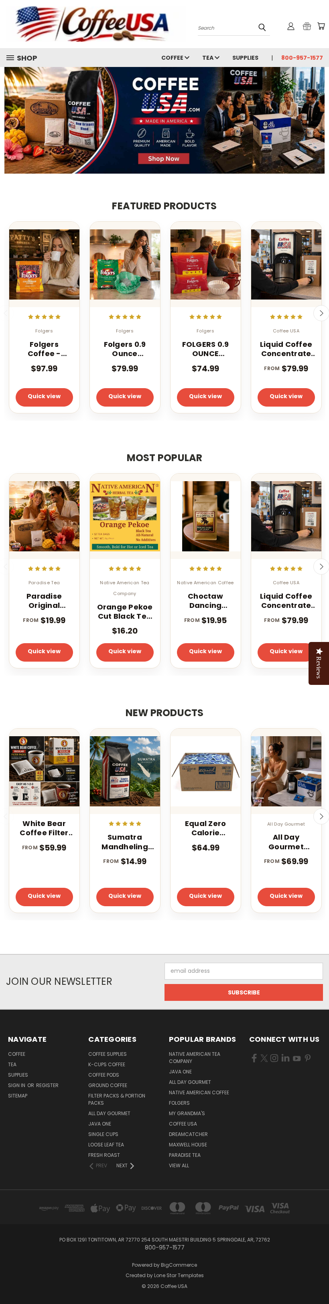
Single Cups (103, 1134)
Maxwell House (188, 1144)
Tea (208, 58)
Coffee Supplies (107, 1054)
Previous (317, 1279)
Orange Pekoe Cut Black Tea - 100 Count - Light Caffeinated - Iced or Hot (125, 611)
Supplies (245, 58)
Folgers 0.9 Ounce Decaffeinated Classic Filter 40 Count (125, 349)
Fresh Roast (104, 1155)
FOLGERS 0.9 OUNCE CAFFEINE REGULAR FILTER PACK (205, 349)
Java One (99, 1123)
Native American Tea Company (194, 1058)
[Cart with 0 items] (321, 26)
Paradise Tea (185, 1155)
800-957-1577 (302, 58)
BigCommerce (179, 1264)
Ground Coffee (107, 1085)
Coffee (173, 58)
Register (47, 1085)
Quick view (44, 396)
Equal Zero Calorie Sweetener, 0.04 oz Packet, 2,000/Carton (205, 828)
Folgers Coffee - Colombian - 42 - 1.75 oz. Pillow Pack (44, 349)
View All (179, 1165)
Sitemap (17, 1095)
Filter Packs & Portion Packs (116, 1099)
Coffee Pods (103, 1074)
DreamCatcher (188, 1134)
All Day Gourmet (109, 1113)
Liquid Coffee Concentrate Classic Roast (286, 349)
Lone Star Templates (179, 1275)
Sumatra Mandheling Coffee (125, 841)
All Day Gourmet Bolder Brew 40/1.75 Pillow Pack (286, 841)
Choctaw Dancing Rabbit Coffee (205, 600)
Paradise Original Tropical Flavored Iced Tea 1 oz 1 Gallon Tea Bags (44, 600)
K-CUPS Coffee (106, 1064)
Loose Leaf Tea (106, 1144)
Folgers (179, 1102)
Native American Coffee (199, 1092)
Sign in (17, 1085)
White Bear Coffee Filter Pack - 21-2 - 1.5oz (44, 828)
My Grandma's (187, 1113)
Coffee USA (183, 1123)
